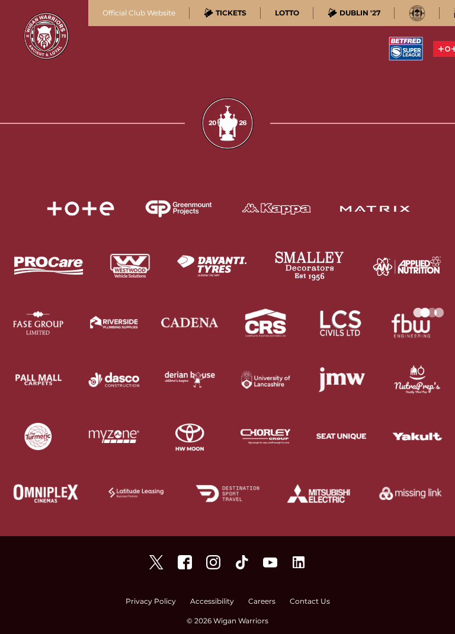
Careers (261, 602)
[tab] (225, 13)
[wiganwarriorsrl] (213, 562)
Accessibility (212, 602)
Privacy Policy (151, 602)
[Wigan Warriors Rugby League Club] (298, 562)
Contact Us (310, 602)
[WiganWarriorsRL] (156, 562)
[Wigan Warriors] (185, 562)
